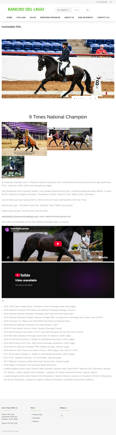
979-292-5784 (102, 2)
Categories (63, 10)
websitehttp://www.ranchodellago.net (20, 216)
